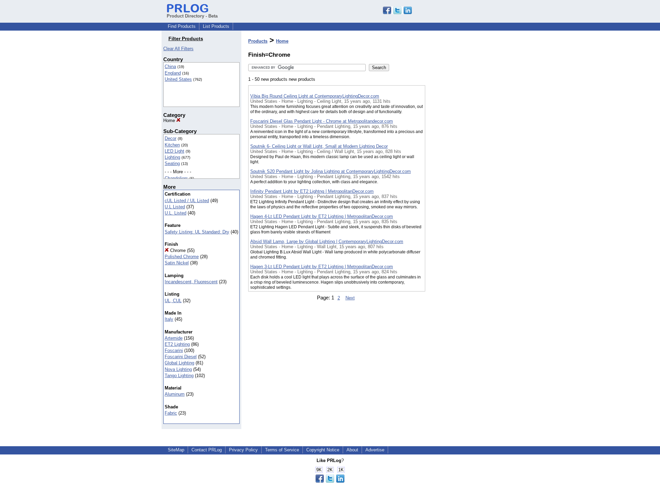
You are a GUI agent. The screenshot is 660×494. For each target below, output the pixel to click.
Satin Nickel (177, 262)
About (352, 449)
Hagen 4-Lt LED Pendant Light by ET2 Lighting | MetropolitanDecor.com (321, 216)
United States (178, 79)
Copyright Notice (322, 449)
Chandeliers (176, 178)
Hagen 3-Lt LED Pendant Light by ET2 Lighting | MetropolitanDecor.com (321, 266)
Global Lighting (179, 362)
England (173, 73)
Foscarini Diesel (181, 356)
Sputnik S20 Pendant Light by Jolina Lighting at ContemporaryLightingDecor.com (330, 171)
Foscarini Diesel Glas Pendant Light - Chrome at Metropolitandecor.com (321, 121)
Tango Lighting (179, 375)
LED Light (174, 151)
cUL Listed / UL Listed (187, 200)
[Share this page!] (397, 12)
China (170, 66)
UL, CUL (173, 300)
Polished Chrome (182, 256)
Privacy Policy (243, 449)
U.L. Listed (175, 213)
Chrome (177, 250)
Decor (170, 138)
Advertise (374, 449)
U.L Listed (175, 206)
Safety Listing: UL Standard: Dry (197, 231)
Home (169, 120)
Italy (169, 319)
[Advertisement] (459, 178)
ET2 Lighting (177, 344)
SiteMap (176, 449)
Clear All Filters (178, 48)
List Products (216, 26)
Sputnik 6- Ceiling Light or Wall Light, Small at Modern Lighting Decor (319, 146)
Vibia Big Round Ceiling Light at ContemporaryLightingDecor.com (314, 96)
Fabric (171, 413)
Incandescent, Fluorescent (191, 281)
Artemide (174, 338)
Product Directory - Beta (192, 16)
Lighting (172, 157)
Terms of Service (282, 449)
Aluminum (175, 394)
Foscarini (174, 350)
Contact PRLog (206, 449)
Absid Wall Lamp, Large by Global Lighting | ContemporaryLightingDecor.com (326, 241)
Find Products (182, 26)
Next (350, 297)
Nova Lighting (178, 369)
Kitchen (172, 144)
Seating (172, 163)
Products (257, 41)
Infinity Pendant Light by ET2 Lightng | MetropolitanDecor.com (312, 191)
